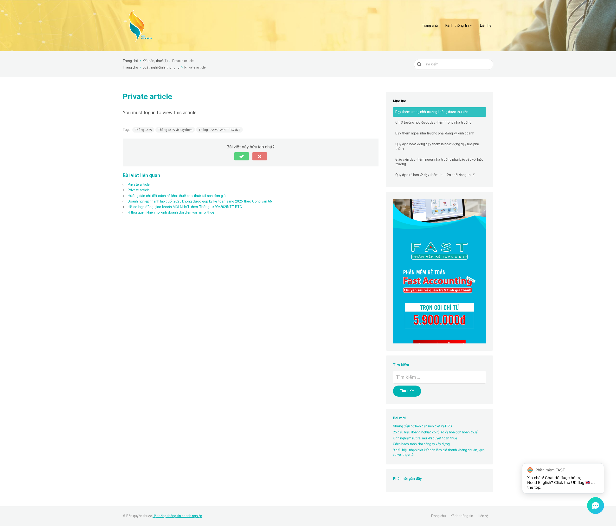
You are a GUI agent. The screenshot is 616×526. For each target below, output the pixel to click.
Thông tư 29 (143, 130)
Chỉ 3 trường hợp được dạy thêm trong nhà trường (433, 122)
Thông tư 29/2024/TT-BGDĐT (219, 130)
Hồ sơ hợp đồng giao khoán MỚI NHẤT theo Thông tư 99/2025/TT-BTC (185, 207)
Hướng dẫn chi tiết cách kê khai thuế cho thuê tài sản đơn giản (177, 196)
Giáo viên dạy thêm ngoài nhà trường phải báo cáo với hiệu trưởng (439, 162)
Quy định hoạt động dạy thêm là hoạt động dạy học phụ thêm (437, 146)
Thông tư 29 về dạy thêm (175, 130)
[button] (241, 156)
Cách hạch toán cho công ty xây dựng (421, 444)
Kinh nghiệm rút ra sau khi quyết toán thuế (425, 438)
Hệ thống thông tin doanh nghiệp (177, 516)
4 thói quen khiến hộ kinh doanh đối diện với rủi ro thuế (171, 212)
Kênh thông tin (457, 25)
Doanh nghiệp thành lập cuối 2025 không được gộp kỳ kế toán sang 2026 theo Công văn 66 (200, 201)
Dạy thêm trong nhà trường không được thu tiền (431, 112)
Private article (139, 184)
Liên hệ (485, 25)
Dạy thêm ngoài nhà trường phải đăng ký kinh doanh (434, 133)
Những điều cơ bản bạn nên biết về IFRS (422, 426)
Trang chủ (430, 25)
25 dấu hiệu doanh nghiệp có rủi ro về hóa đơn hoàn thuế (435, 432)
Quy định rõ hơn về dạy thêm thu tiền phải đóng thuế (434, 175)
